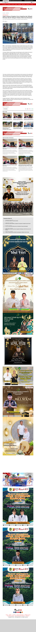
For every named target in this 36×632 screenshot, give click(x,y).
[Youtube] (19, 612)
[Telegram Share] (31, 109)
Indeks (7, 614)
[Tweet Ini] (27, 109)
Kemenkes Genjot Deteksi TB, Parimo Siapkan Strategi (28, 128)
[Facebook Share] (25, 109)
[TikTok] (20, 612)
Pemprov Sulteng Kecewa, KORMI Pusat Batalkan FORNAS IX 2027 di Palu (17, 232)
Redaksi (5, 21)
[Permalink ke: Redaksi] (3, 21)
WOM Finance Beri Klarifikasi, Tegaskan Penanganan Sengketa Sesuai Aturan (18, 223)
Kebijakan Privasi (27, 614)
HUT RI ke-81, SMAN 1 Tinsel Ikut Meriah (11, 220)
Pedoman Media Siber (20, 614)
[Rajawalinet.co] (6, 2)
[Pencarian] (32, 2)
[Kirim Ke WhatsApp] (32, 109)
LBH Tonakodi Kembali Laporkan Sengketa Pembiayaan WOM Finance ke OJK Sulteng (18, 229)
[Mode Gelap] (31, 2)
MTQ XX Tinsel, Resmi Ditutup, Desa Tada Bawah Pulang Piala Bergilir (16, 226)
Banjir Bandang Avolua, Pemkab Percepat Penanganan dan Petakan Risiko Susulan (7, 128)
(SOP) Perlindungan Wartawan (20, 615)
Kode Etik (14, 614)
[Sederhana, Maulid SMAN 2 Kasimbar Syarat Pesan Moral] (7, 115)
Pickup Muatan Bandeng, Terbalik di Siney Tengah (24, 0)
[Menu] (3, 2)
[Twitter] (15, 612)
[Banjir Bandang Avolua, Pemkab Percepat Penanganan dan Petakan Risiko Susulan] (7, 124)
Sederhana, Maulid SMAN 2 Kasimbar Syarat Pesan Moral (7, 119)
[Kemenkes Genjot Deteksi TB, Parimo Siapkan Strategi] (28, 124)
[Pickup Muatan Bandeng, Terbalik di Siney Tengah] (18, 124)
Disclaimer (27, 615)
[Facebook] (14, 612)
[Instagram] (17, 612)
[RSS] (22, 612)
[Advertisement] (18, 67)
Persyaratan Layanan (10, 615)
